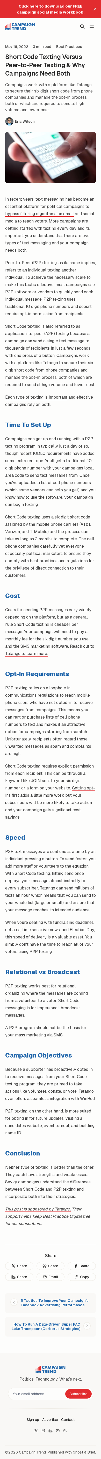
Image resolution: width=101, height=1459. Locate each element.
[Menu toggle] (92, 26)
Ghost (78, 1452)
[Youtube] (58, 1431)
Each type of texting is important (36, 397)
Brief (91, 1452)
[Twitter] (36, 1431)
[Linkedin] (50, 1431)
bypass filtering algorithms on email (39, 214)
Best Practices (69, 46)
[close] (95, 9)
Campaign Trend (32, 1452)
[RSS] (65, 1431)
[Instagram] (43, 1431)
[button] (33, 1419)
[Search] (82, 26)
